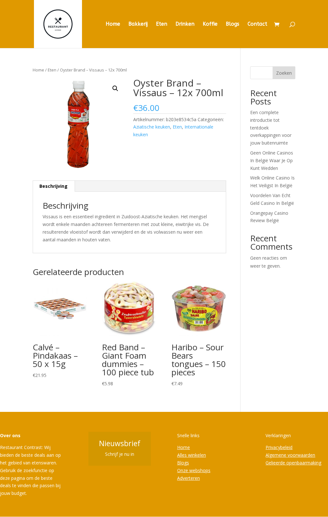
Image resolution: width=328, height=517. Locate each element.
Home (113, 24)
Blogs (232, 24)
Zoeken (284, 73)
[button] (115, 88)
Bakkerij (138, 24)
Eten (161, 24)
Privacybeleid (279, 447)
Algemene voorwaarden (290, 455)
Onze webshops (193, 470)
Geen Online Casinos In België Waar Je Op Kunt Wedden (271, 160)
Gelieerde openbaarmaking (293, 463)
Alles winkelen (191, 455)
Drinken (185, 24)
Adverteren (188, 478)
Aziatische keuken (151, 127)
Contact (257, 24)
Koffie (210, 24)
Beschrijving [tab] (53, 186)
